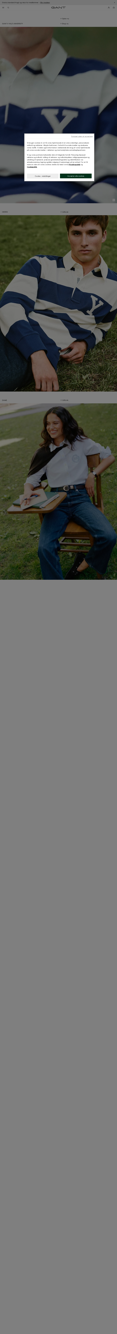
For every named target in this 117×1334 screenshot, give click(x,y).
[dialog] (59, 157)
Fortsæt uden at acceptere (82, 136)
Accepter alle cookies (75, 176)
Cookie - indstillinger (43, 176)
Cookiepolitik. (32, 167)
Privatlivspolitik (74, 164)
